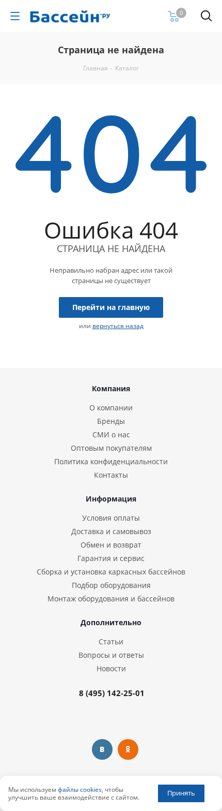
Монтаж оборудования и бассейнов (111, 598)
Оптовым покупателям (111, 448)
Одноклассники (128, 749)
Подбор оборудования (111, 585)
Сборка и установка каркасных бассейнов (111, 572)
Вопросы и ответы (111, 655)
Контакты (111, 475)
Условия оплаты (111, 518)
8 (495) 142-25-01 (112, 693)
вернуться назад (118, 325)
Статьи (111, 641)
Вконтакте (102, 749)
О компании (111, 407)
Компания (111, 388)
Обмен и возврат (111, 545)
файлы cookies (80, 789)
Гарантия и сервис (111, 558)
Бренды (111, 421)
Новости (111, 668)
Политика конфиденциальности (111, 461)
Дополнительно (111, 622)
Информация (111, 499)
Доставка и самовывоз (111, 531)
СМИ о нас (111, 434)
